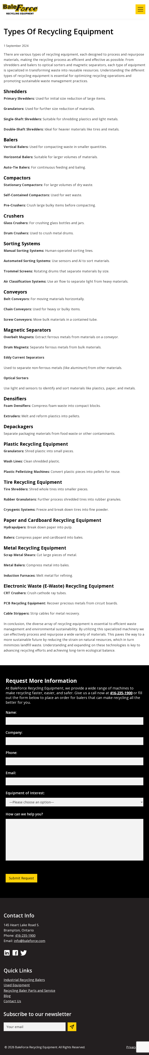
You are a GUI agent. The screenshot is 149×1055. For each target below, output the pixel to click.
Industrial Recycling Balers (24, 980)
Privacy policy (135, 1047)
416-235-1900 (121, 692)
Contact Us (12, 1001)
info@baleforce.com (29, 941)
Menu (140, 9)
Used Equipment (17, 985)
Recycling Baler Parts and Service (29, 990)
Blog (7, 996)
